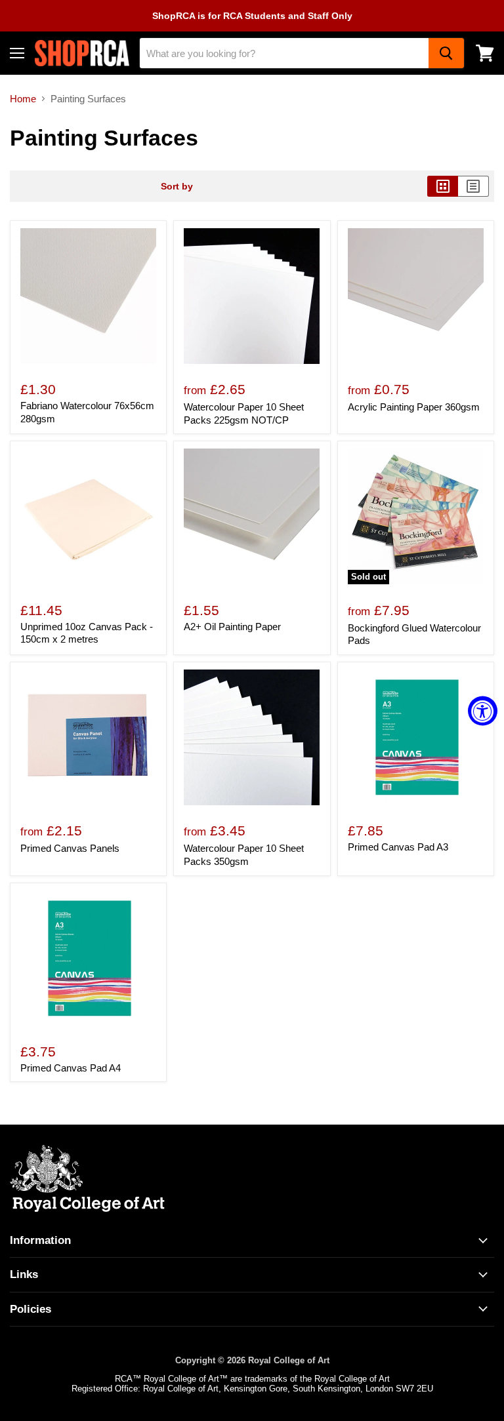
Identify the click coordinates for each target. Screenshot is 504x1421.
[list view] (473, 186)
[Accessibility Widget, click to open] (482, 710)
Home (23, 98)
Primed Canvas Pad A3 (398, 846)
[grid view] (442, 186)
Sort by (177, 186)
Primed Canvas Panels (69, 848)
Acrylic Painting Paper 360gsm (414, 406)
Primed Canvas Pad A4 (70, 1067)
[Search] (446, 53)
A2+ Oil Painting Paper (232, 626)
